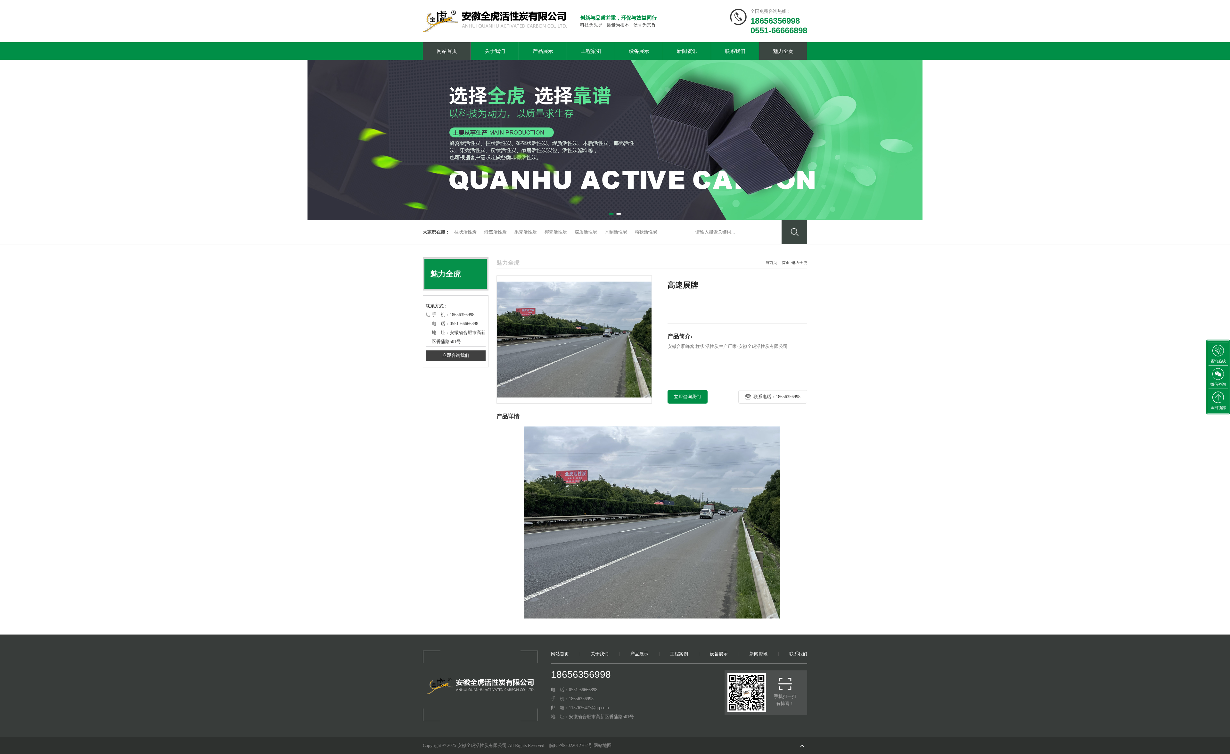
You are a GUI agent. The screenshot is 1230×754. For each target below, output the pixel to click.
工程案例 (591, 51)
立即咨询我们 (455, 355)
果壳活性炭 (525, 232)
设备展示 (639, 51)
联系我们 (735, 51)
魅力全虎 (783, 51)
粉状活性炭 (646, 232)
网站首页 (447, 51)
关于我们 (495, 51)
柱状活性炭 (465, 232)
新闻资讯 (687, 51)
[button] (611, 214)
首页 (786, 262)
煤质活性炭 (586, 232)
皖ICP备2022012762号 (570, 745)
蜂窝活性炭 (495, 232)
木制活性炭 (616, 232)
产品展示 (543, 51)
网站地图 (602, 745)
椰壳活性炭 (556, 232)
